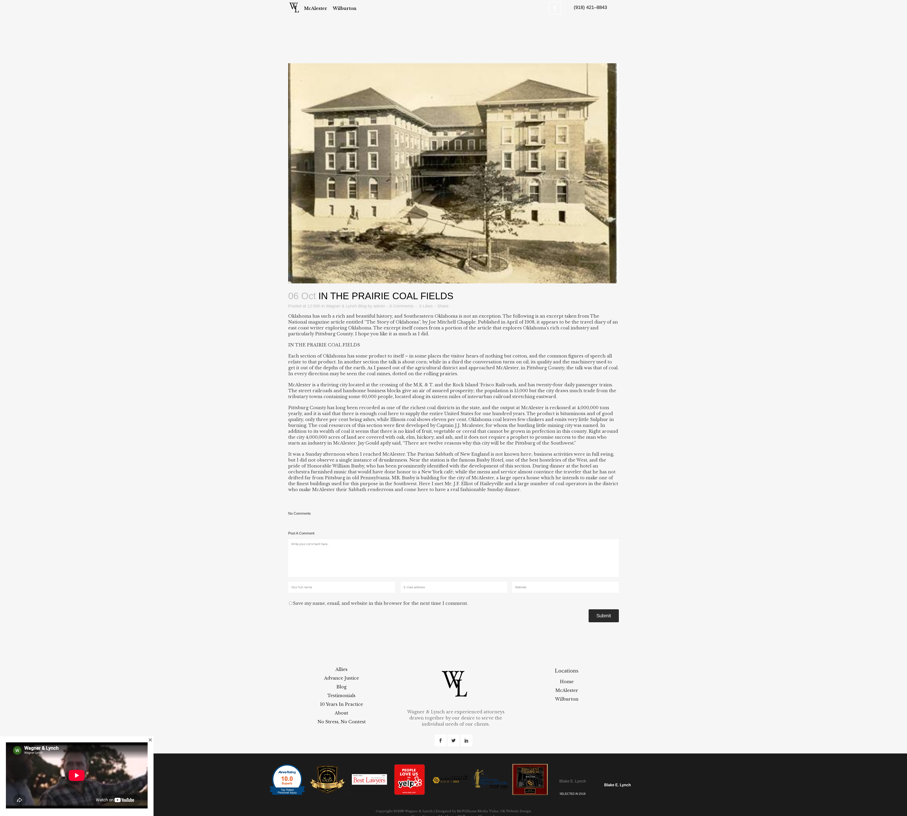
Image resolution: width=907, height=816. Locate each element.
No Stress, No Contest (341, 721)
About (341, 713)
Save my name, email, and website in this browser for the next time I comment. (380, 603)
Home (567, 681)
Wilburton (566, 699)
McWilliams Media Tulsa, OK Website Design (493, 811)
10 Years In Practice (341, 704)
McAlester (566, 690)
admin (379, 306)
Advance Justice (341, 678)
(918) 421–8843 (590, 7)
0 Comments (401, 306)
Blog (341, 687)
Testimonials (341, 695)
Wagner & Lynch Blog (346, 306)
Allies (341, 669)
